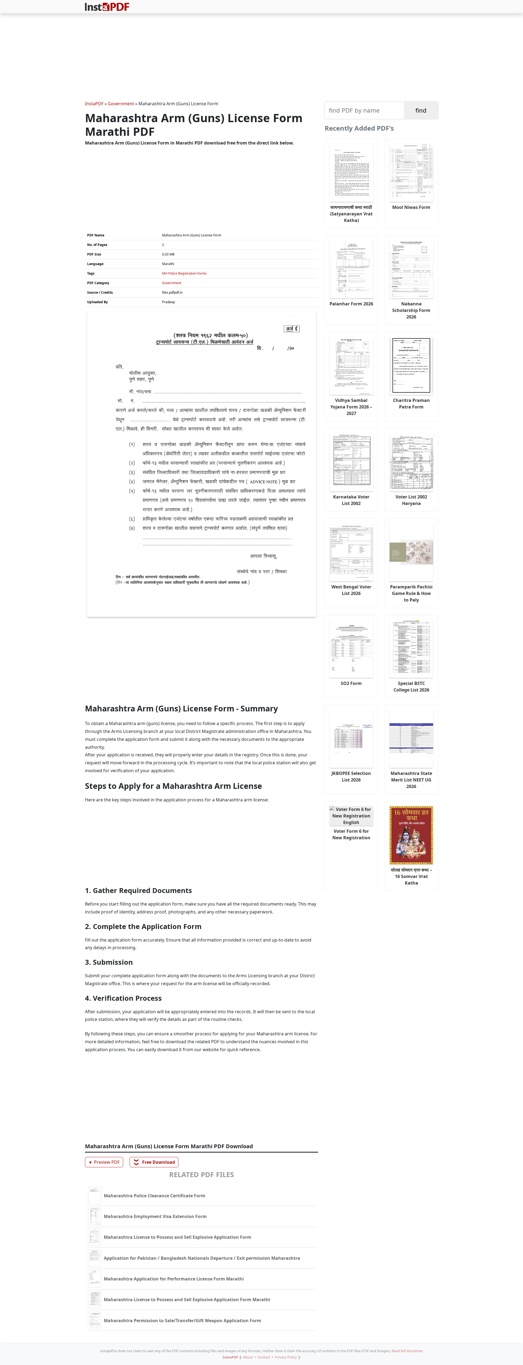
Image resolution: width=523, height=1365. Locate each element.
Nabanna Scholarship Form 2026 (411, 310)
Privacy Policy (286, 1357)
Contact (263, 1357)
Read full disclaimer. (407, 1350)
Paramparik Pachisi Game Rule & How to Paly (411, 593)
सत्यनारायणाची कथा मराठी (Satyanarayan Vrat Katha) (351, 213)
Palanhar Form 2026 (351, 304)
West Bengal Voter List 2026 (351, 590)
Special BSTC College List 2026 (411, 686)
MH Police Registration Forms (184, 273)
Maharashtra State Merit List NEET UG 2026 (411, 779)
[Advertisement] (261, 58)
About (248, 1357)
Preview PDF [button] (103, 1162)
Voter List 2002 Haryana (411, 500)
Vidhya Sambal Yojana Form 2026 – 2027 (351, 406)
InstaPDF (94, 104)
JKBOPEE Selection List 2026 (351, 776)
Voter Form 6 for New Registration (351, 834)
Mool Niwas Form (411, 207)
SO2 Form (351, 683)
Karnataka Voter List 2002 (351, 500)
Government (121, 104)
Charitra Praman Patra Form (411, 403)
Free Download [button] (154, 1162)
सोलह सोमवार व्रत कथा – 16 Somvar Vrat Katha (411, 876)
